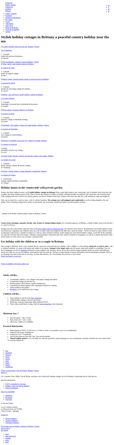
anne (7, 361)
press (7, 440)
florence (8, 355)
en (109, 5)
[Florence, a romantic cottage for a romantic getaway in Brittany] (24, 141)
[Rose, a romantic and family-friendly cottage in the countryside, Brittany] (17, 110)
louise (7, 357)
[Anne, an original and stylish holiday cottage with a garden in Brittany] (17, 64)
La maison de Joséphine (9, 129)
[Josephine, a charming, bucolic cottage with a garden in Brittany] (25, 125)
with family (9, 24)
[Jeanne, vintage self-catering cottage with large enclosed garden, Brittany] (24, 171)
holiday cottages (11, 14)
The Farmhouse (6, 50)
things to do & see (11, 28)
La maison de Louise (8, 160)
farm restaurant (36, 298)
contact (7, 32)
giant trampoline (45, 304)
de (109, 9)
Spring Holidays (11, 419)
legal (7, 434)
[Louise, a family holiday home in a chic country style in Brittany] (27, 156)
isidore (7, 365)
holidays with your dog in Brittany (17, 386)
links (7, 442)
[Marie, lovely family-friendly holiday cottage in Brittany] (25, 79)
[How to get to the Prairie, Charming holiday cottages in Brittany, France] (20, 426)
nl (108, 11)
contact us (4, 415)
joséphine (8, 353)
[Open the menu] (99, 8)
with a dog (9, 26)
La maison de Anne (8, 68)
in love (7, 22)
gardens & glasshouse (13, 18)
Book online (88, 8)
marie (7, 363)
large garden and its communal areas (50, 229)
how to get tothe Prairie (5, 429)
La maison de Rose (7, 114)
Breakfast (13, 289)
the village (9, 20)
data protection (10, 436)
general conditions (11, 388)
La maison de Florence (9, 144)
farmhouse (9, 367)
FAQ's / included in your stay (15, 384)
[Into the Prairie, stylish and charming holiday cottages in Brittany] (10, 11)
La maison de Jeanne (8, 175)
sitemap (8, 438)
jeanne (7, 359)
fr (108, 7)
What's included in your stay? (11, 256)
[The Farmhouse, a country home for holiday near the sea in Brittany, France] (20, 62)
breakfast (8, 16)
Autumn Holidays (11, 421)
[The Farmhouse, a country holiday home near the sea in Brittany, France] (20, 47)
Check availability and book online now (15, 264)
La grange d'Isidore (7, 98)
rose (6, 351)
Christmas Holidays (12, 423)
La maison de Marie (8, 83)
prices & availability (12, 30)
